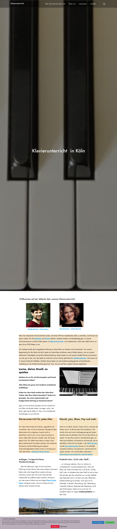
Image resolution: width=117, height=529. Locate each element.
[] (79, 358)
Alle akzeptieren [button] (110, 522)
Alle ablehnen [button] (55, 526)
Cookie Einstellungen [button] (98, 522)
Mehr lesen (63, 526)
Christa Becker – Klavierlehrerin (70, 329)
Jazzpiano (83, 4)
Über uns (72, 4)
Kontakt (93, 4)
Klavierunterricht (17, 3)
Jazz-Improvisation (71, 446)
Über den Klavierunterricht (55, 4)
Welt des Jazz (92, 443)
